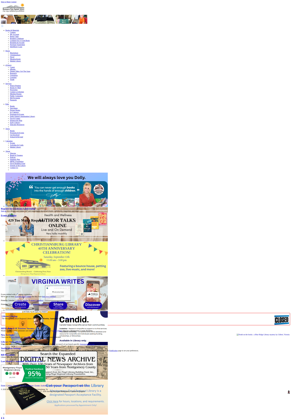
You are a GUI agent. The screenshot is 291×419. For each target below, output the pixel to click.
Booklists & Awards (17, 43)
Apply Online (57, 331)
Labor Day (68, 318)
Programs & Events (17, 114)
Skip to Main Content (8, 2)
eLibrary (8, 65)
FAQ (87, 385)
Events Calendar (8, 215)
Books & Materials (12, 30)
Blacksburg (14, 53)
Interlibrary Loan (16, 47)
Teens (7, 129)
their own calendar (48, 297)
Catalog (13, 32)
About (7, 151)
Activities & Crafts (16, 145)
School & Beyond (16, 137)
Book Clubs (14, 36)
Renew (16, 385)
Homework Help (16, 120)
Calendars (9, 141)
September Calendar (23, 304)
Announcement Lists (87, 344)
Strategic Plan (15, 159)
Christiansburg (15, 55)
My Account (14, 34)
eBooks (12, 69)
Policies (13, 157)
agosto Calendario (36, 300)
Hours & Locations (27, 385)
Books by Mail (15, 88)
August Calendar (22, 300)
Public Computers (16, 96)
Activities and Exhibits (23, 297)
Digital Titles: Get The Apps (20, 71)
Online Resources (55, 385)
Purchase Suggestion (17, 45)
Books (12, 106)
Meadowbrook (15, 59)
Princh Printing (15, 86)
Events (12, 143)
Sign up (3, 211)
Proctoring (14, 90)
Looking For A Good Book (20, 41)
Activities (44, 385)
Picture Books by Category (15, 111)
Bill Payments (15, 98)
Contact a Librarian (17, 92)
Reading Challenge (17, 39)
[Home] (2, 26)
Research (13, 73)
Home (3, 385)
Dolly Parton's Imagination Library (22, 116)
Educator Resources (17, 125)
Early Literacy (15, 123)
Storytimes (14, 108)
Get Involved (14, 135)
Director (13, 153)
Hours (7, 51)
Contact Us (14, 168)
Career (12, 67)
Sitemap (81, 385)
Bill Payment (35, 357)
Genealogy (14, 75)
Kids (7, 104)
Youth (12, 79)
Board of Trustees (16, 155)
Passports (13, 100)
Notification (113, 351)
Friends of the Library (18, 166)
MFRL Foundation (17, 161)
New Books (15, 337)
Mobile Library (15, 61)
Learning (13, 77)
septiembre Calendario (41, 304)
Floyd (12, 57)
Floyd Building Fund (17, 164)
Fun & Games (15, 118)
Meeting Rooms (15, 94)
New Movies (28, 337)
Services (8, 84)
